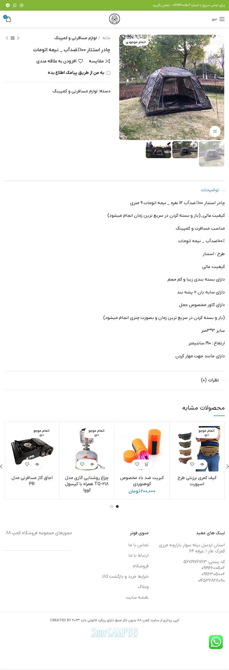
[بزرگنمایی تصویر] (215, 131)
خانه (105, 38)
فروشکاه (141, 566)
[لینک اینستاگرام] (21, 5)
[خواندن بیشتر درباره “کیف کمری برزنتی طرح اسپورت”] (202, 464)
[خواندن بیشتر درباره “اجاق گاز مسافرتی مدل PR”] (37, 464)
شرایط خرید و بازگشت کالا (125, 576)
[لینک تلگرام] (7, 5)
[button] (147, 464)
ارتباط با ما (138, 555)
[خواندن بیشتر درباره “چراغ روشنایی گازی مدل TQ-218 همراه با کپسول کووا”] (92, 464)
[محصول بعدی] (7, 38)
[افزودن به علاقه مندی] (192, 464)
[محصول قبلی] (18, 38)
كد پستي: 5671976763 (204, 562)
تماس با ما (138, 545)
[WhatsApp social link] (14, 5)
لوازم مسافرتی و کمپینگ (75, 38)
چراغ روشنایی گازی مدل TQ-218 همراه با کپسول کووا (87, 484)
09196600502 (181, 5)
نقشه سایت (137, 597)
